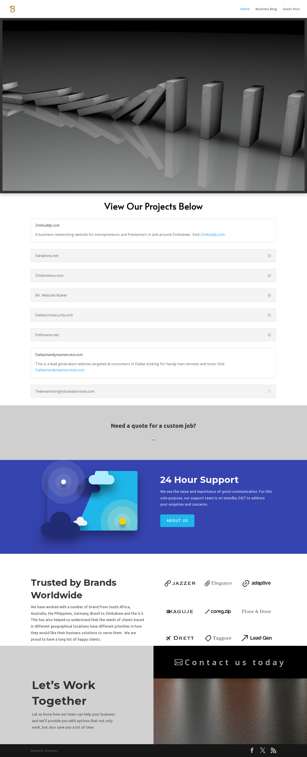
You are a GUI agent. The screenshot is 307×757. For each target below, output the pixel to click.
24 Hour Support (200, 479)
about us (177, 520)
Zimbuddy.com (212, 234)
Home (245, 9)
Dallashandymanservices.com (60, 369)
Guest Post (291, 9)
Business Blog (266, 9)
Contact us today (235, 662)
